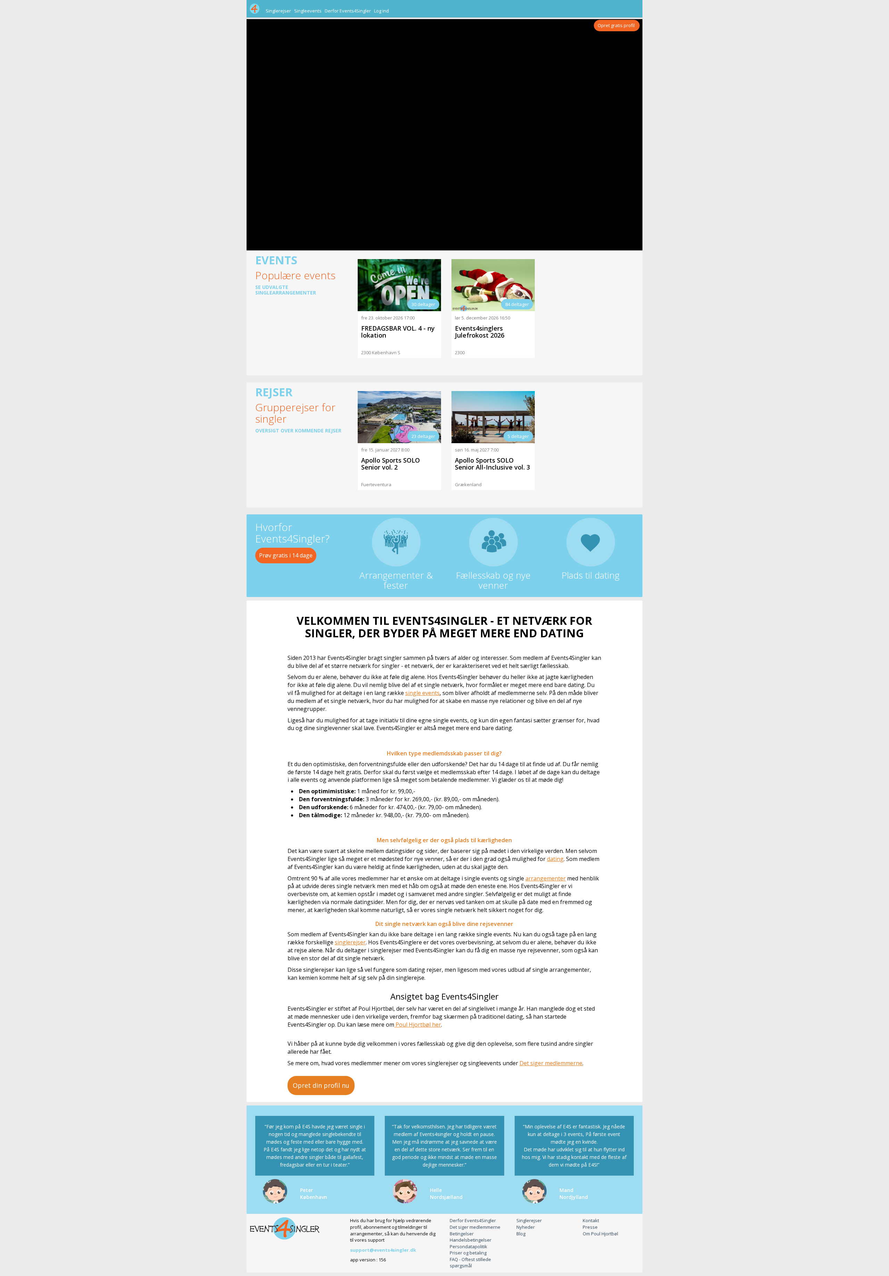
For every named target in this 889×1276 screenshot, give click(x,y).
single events (422, 693)
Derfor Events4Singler (348, 11)
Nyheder (525, 1227)
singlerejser (350, 942)
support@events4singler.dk (383, 1250)
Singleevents (308, 11)
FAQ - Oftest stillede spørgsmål (470, 1262)
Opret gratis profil (616, 25)
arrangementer (545, 878)
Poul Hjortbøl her (417, 1024)
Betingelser (462, 1234)
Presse (590, 1227)
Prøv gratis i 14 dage (286, 555)
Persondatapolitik (468, 1246)
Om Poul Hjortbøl (600, 1234)
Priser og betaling (468, 1253)
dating (555, 859)
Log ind (381, 11)
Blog (520, 1234)
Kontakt (591, 1220)
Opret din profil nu (321, 1085)
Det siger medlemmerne (551, 1063)
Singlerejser (278, 11)
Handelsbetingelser (470, 1240)
